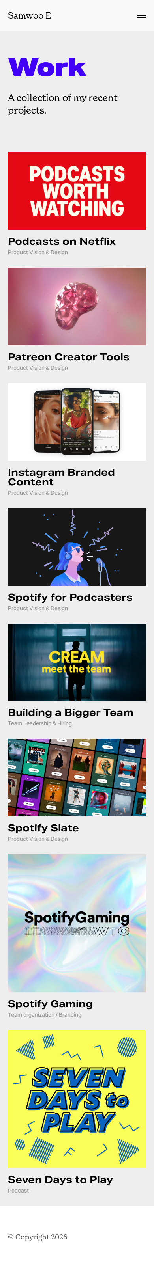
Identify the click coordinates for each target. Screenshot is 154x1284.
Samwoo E (29, 15)
